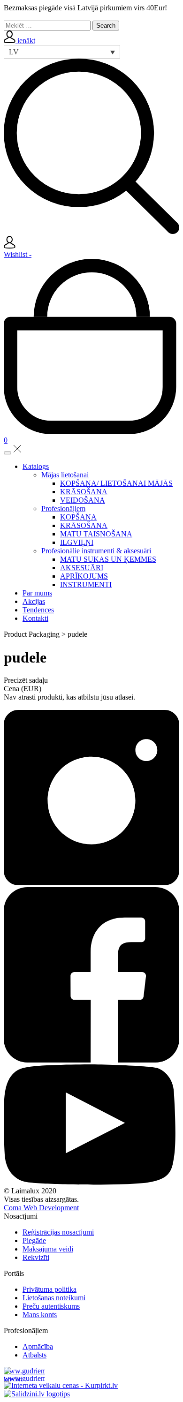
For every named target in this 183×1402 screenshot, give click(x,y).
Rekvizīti (36, 1257)
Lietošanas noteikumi (54, 1298)
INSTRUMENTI (86, 584)
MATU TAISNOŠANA (96, 534)
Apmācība (38, 1346)
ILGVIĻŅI (76, 542)
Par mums (37, 593)
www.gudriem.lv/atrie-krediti (24, 1374)
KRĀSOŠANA (83, 492)
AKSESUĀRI (81, 568)
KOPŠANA (78, 517)
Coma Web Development (41, 1208)
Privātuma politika (49, 1289)
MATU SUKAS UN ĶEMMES (108, 559)
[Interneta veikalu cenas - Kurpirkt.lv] (61, 1385)
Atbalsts (34, 1355)
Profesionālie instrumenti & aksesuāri (96, 551)
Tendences (38, 610)
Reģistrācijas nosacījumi (58, 1232)
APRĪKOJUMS (84, 576)
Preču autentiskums (51, 1306)
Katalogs (36, 466)
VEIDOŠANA (82, 500)
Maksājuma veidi (48, 1249)
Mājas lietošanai (65, 475)
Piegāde (34, 1240)
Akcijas (34, 601)
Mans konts (40, 1315)
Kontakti (35, 618)
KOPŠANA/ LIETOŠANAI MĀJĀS (116, 483)
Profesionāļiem (63, 509)
